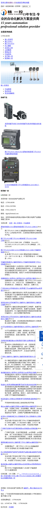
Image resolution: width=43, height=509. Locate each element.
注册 (6, 2)
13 (32, 474)
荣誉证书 (8, 52)
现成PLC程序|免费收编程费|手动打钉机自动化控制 (18, 384)
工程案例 (8, 50)
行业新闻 (8, 89)
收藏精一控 (12, 2)
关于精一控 (9, 56)
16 (38, 474)
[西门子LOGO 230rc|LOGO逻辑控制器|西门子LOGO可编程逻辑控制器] (11, 150)
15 (36, 474)
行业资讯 (8, 54)
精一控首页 (9, 39)
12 (30, 474)
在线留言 (19, 2)
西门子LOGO (9, 43)
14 (34, 474)
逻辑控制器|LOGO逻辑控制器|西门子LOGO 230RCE (19, 227)
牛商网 (11, 507)
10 (26, 474)
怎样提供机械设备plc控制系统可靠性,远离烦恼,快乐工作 (20, 340)
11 (28, 474)
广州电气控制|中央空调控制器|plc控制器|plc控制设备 (19, 428)
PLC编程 (8, 46)
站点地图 (4, 478)
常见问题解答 (9, 93)
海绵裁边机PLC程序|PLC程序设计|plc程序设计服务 (18, 372)
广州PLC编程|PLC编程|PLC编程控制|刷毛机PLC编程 (19, 356)
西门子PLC (9, 41)
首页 (10, 223)
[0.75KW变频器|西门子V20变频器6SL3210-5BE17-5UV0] (10, 183)
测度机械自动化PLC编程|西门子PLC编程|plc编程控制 (19, 442)
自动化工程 (9, 48)
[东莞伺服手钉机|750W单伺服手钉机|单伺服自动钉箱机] (15, 122)
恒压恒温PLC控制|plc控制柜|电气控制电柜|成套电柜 (19, 399)
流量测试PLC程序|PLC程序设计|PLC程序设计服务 (18, 278)
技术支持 (8, 91)
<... (20, 474)
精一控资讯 (5, 85)
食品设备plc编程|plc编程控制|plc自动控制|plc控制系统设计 (21, 464)
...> (40, 474)
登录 (2, 2)
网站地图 (26, 2)
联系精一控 (9, 58)
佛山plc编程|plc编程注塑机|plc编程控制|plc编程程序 (18, 406)
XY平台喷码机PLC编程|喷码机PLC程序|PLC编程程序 (19, 327)
